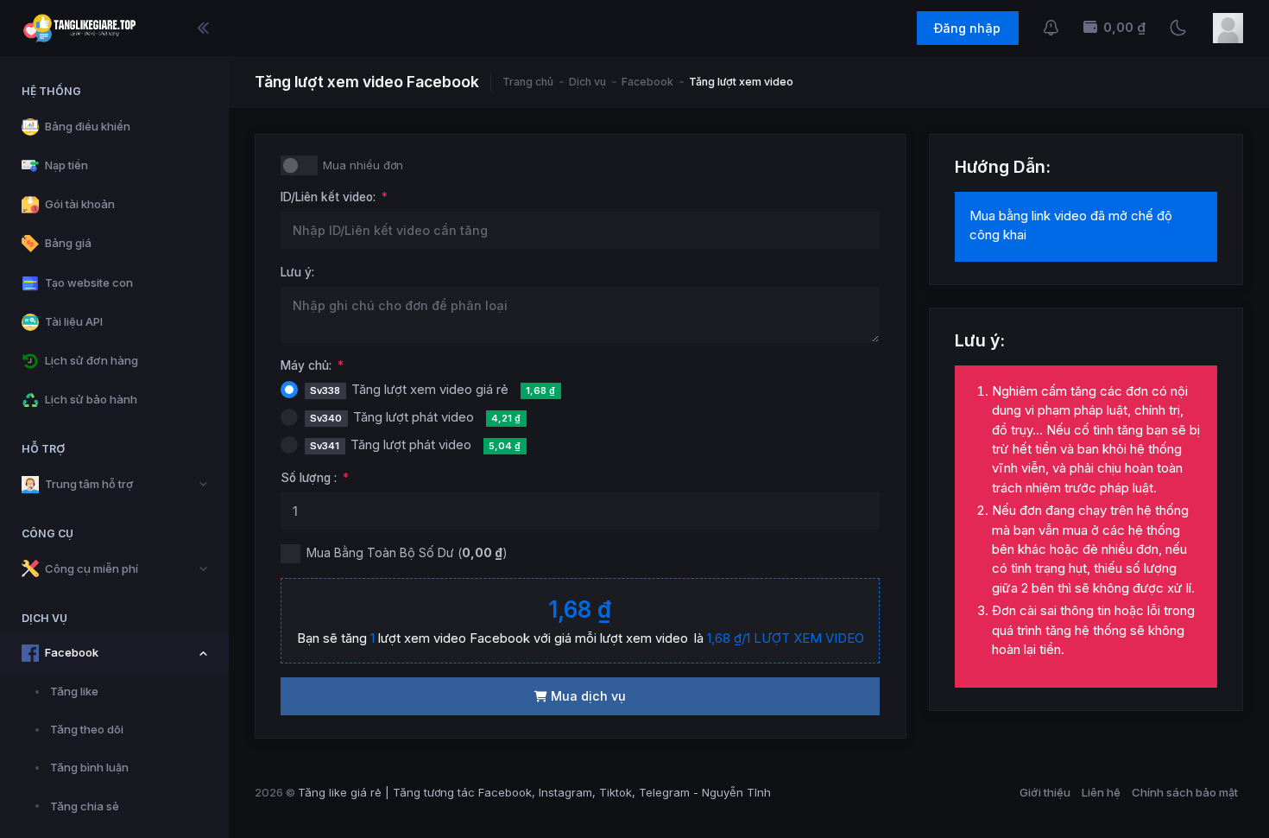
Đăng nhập (967, 28)
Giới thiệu (1045, 792)
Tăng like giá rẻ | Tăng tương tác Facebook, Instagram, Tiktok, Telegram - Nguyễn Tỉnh (534, 792)
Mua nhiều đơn (363, 165)
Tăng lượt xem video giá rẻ (432, 389)
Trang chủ (527, 82)
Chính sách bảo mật (1185, 792)
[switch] (299, 165)
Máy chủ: (306, 365)
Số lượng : (309, 478)
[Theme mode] (1178, 28)
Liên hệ (1101, 792)
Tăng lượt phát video (415, 417)
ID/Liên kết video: (328, 197)
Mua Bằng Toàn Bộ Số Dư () (407, 552)
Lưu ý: (297, 272)
